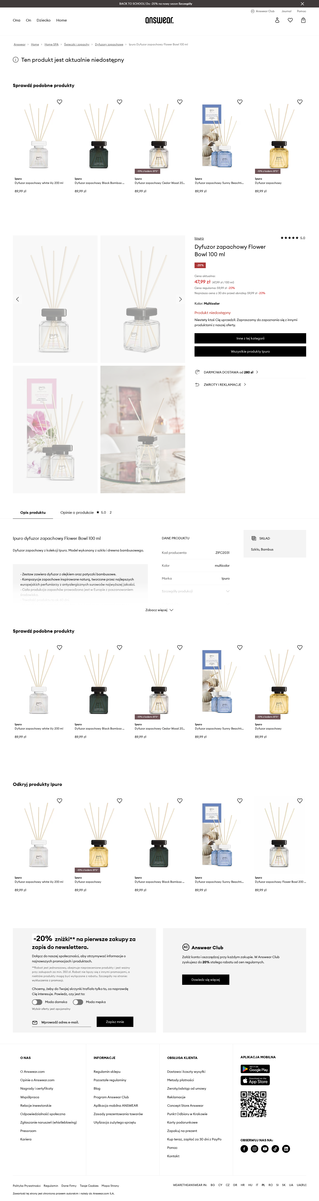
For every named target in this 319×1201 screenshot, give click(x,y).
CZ (228, 1178)
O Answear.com (32, 1072)
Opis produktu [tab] (33, 512)
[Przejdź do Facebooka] (244, 1149)
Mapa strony (110, 1179)
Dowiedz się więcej (205, 980)
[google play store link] (255, 1069)
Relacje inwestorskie (35, 1105)
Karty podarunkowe (182, 1122)
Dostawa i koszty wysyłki (186, 1072)
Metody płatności (180, 1080)
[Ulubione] (290, 20)
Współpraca (29, 1097)
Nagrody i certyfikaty (36, 1088)
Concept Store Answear (185, 1105)
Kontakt (173, 1156)
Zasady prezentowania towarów (118, 1114)
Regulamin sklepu (107, 1072)
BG (213, 1178)
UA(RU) (301, 1178)
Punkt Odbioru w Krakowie (187, 1114)
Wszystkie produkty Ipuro (250, 351)
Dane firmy (69, 1179)
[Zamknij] (302, 3)
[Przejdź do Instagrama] (254, 1149)
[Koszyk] (303, 20)
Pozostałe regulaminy (110, 1080)
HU (250, 1178)
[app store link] (255, 1080)
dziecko (44, 20)
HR (243, 1178)
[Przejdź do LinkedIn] (286, 1149)
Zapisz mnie (115, 1022)
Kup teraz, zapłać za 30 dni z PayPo (194, 1139)
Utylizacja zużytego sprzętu (115, 1122)
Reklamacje (176, 1097)
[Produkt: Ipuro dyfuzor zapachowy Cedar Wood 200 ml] (159, 136)
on (28, 20)
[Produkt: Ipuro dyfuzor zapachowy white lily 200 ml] (39, 136)
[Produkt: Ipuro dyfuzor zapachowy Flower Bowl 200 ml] (279, 835)
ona (16, 20)
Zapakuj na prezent (182, 1131)
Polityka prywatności (27, 1179)
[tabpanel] (159, 567)
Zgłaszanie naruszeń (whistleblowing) (48, 1122)
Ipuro (199, 238)
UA (291, 1178)
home (61, 20)
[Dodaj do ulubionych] (59, 101)
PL (263, 1178)
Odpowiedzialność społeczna (42, 1114)
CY (220, 1178)
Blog (97, 1088)
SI (277, 1178)
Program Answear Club (111, 1097)
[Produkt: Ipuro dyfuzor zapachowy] (279, 136)
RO (271, 1178)
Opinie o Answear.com (37, 1080)
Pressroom (28, 1131)
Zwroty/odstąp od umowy (186, 1088)
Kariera (26, 1139)
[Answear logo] (159, 20)
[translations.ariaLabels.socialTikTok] (275, 1149)
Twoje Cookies (89, 1179)
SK (284, 1178)
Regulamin (51, 1179)
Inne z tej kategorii (250, 338)
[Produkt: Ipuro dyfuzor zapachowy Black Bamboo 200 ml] (99, 136)
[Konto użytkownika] (277, 20)
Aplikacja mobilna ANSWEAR (116, 1105)
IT (257, 1178)
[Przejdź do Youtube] (265, 1149)
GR (235, 1178)
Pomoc (172, 1148)
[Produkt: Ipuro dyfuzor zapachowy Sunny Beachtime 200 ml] (219, 136)
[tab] (86, 512)
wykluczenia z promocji (47, 980)
